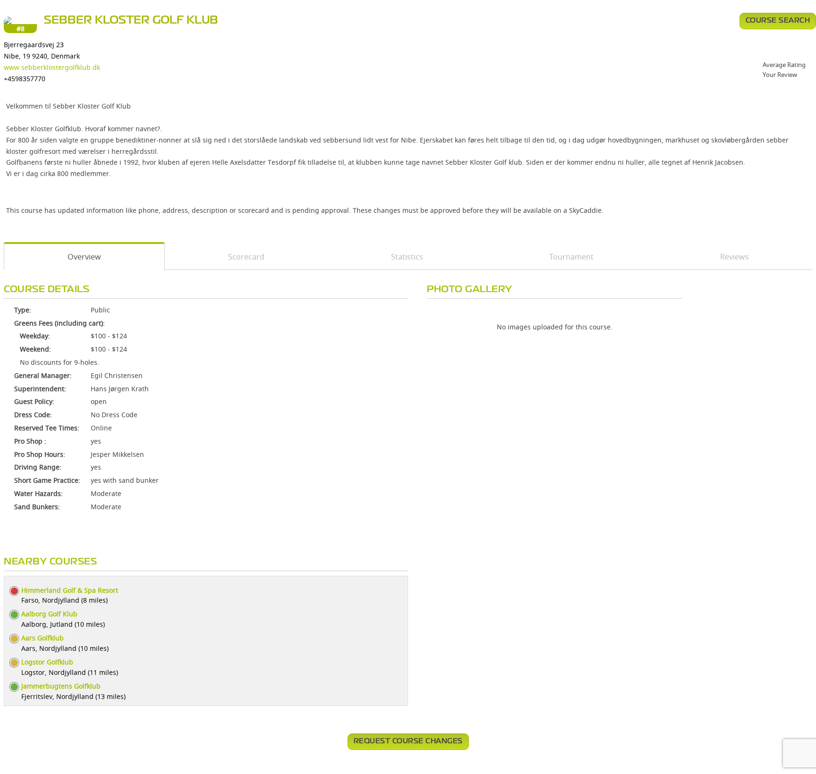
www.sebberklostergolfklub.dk (52, 67)
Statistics (407, 257)
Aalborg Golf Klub (49, 613)
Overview (84, 257)
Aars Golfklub (42, 637)
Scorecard (246, 257)
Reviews (734, 257)
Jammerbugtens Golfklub (61, 685)
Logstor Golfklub (47, 661)
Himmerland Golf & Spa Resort (69, 590)
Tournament (571, 257)
